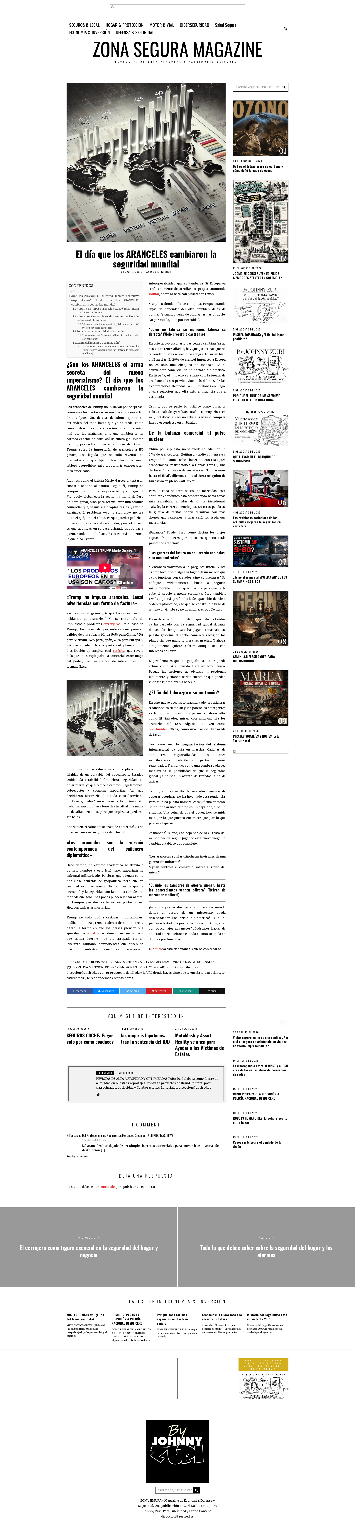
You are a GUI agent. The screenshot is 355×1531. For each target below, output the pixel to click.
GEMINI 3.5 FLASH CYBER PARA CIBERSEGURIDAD (254, 658)
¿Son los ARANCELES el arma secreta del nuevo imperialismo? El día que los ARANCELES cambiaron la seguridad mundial (105, 300)
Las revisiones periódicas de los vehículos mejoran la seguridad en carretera (257, 521)
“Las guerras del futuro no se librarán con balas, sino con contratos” (110, 337)
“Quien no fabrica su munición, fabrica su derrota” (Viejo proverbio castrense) (110, 326)
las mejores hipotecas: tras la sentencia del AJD (145, 1038)
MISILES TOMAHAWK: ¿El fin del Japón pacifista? (258, 336)
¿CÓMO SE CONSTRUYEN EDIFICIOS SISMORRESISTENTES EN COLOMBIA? (257, 275)
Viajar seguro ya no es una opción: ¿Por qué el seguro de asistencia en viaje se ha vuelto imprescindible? (260, 1041)
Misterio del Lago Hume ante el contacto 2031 (267, 1316)
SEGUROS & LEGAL (84, 24)
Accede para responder (77, 1156)
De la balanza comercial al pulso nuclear (101, 331)
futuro (157, 949)
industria (92, 933)
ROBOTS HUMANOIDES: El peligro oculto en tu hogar (260, 1120)
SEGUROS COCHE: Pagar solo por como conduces (90, 1038)
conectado (107, 1187)
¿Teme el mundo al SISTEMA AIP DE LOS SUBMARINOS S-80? (260, 579)
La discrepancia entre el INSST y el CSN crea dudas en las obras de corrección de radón (260, 1070)
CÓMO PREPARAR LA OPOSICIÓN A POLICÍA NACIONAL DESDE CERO (256, 1096)
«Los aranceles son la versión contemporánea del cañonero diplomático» (108, 318)
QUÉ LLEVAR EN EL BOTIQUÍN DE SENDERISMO (254, 458)
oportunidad (158, 729)
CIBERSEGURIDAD (194, 24)
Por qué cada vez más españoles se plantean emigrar (172, 1319)
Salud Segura (225, 24)
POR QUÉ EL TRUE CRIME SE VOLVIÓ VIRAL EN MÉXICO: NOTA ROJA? (256, 397)
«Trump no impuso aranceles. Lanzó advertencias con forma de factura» (108, 310)
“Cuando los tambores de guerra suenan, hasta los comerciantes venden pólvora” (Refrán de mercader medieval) (110, 350)
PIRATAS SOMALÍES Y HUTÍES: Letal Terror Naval (256, 738)
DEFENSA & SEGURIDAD (135, 32)
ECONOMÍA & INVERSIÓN (89, 32)
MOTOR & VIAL (161, 24)
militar (154, 294)
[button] (284, 87)
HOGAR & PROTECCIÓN (124, 24)
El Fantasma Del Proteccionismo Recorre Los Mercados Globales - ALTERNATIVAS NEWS (120, 1135)
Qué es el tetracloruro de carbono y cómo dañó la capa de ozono (258, 168)
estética (119, 650)
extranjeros (112, 624)
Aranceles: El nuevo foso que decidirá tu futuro (222, 1316)
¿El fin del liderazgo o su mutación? (98, 342)
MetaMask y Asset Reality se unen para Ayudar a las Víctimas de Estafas (199, 1045)
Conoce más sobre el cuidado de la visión (257, 1144)
